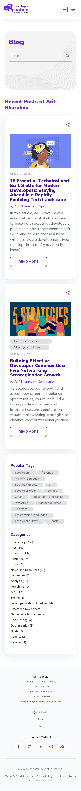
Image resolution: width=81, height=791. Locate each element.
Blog (16, 42)
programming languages (31, 515)
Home (40, 719)
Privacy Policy (68, 776)
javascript (21, 503)
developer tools (25, 491)
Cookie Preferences (44, 780)
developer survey (26, 521)
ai (50, 485)
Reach (54, 521)
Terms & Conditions (16, 776)
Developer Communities (29, 341)
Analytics (21, 509)
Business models (26, 485)
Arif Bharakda (24, 206)
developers (22, 473)
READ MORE (28, 261)
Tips (41, 206)
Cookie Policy (44, 776)
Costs (18, 497)
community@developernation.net (40, 701)
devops (52, 491)
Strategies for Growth (28, 347)
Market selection (50, 503)
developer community (48, 497)
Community (46, 381)
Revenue (47, 473)
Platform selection (27, 479)
